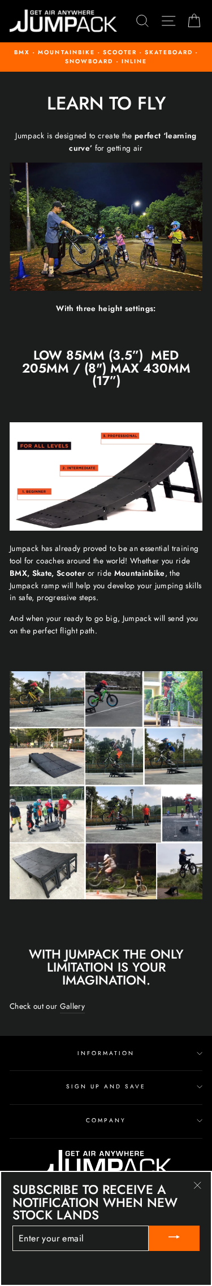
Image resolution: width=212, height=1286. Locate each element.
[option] (106, 57)
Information (106, 1053)
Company (106, 1120)
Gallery (72, 1006)
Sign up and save (106, 1086)
